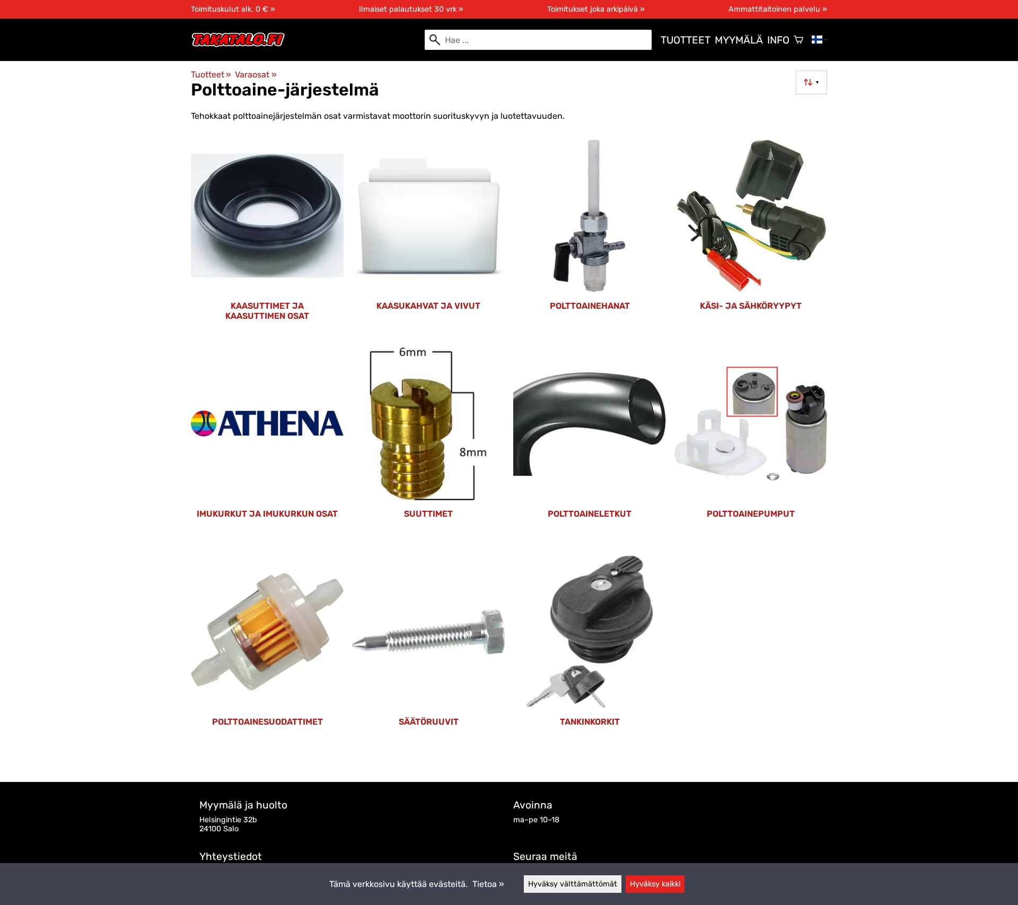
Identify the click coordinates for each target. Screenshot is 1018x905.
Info (778, 40)
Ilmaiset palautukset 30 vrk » (411, 9)
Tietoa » (488, 884)
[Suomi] (819, 40)
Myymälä (739, 40)
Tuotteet (685, 40)
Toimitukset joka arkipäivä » (596, 9)
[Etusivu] (242, 45)
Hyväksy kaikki (655, 884)
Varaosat (255, 74)
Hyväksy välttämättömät (572, 884)
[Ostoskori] (798, 40)
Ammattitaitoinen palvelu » (778, 9)
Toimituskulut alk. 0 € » (233, 9)
